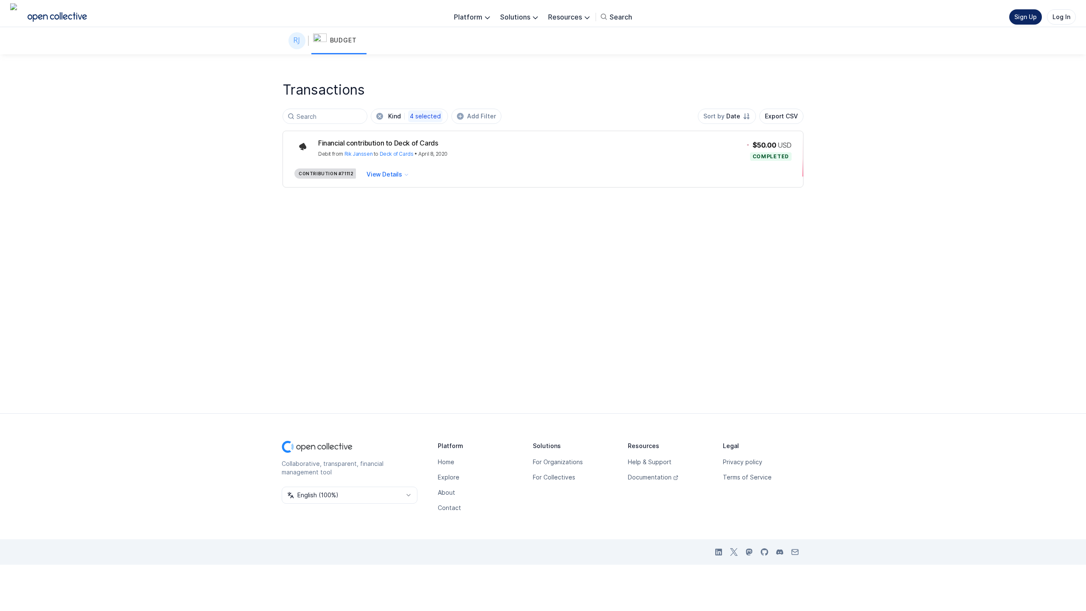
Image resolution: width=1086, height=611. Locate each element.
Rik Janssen (358, 154)
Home (446, 461)
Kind (414, 116)
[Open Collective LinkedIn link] (719, 552)
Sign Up (1025, 16)
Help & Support (650, 461)
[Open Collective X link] (734, 552)
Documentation (650, 477)
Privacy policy (742, 461)
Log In (1061, 16)
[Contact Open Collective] (795, 552)
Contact (449, 507)
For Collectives (554, 477)
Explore (448, 477)
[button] (339, 40)
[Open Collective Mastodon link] (749, 552)
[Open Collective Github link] (764, 552)
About (446, 492)
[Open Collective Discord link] (780, 552)
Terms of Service (747, 477)
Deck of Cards (397, 154)
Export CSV (781, 116)
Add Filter (481, 116)
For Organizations (558, 461)
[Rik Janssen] (298, 40)
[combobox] (727, 116)
